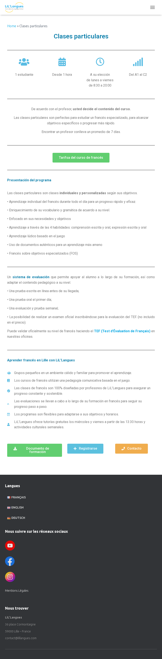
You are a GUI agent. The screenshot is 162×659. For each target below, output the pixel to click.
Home (11, 26)
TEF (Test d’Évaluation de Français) (122, 331)
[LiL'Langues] (16, 7)
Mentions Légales (16, 590)
